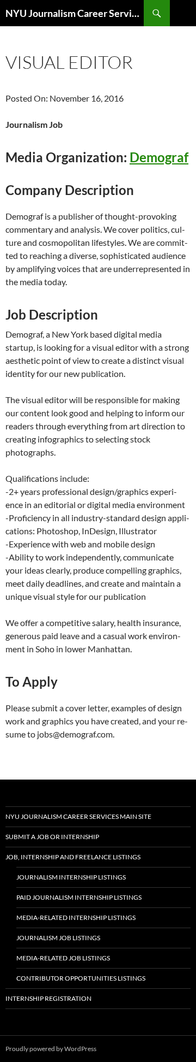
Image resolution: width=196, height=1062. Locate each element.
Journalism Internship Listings (71, 877)
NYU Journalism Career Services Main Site (78, 816)
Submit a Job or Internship (52, 837)
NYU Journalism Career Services (74, 13)
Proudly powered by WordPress (50, 1049)
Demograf (159, 157)
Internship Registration (48, 998)
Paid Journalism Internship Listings (79, 897)
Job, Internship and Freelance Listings (72, 857)
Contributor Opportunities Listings (80, 978)
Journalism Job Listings (58, 938)
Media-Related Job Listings (63, 958)
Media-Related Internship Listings (76, 917)
